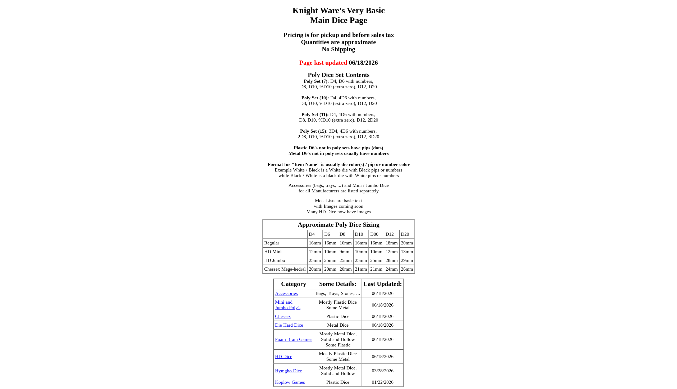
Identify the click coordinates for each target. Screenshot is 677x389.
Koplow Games (290, 382)
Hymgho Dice (288, 370)
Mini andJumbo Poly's (287, 304)
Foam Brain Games (293, 339)
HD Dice (283, 356)
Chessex (283, 316)
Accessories (286, 293)
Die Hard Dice (289, 325)
